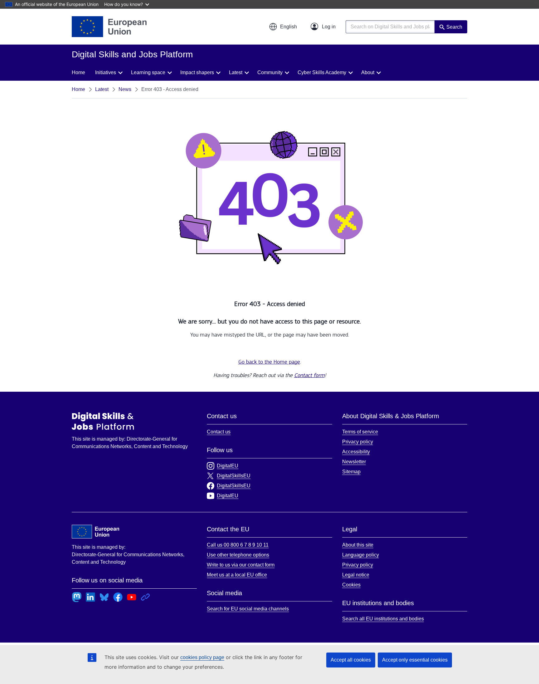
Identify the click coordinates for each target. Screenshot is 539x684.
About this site (357, 545)
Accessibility (356, 451)
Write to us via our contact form (240, 564)
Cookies (351, 584)
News (125, 89)
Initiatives (105, 72)
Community (270, 72)
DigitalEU (227, 465)
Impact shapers (197, 72)
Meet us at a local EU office (237, 574)
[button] (283, 27)
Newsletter (354, 461)
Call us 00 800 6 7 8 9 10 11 (238, 545)
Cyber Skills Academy (322, 72)
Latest (235, 72)
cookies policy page (202, 657)
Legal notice (355, 574)
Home (78, 72)
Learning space (148, 72)
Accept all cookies (351, 659)
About (367, 72)
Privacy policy (357, 441)
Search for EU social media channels (248, 608)
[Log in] (323, 27)
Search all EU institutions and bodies (383, 618)
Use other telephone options (238, 554)
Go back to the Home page (269, 362)
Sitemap (351, 471)
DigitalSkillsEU (233, 475)
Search (454, 27)
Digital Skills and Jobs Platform (103, 421)
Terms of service (360, 431)
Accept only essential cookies (415, 659)
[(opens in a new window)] (109, 26)
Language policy (360, 554)
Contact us (219, 431)
